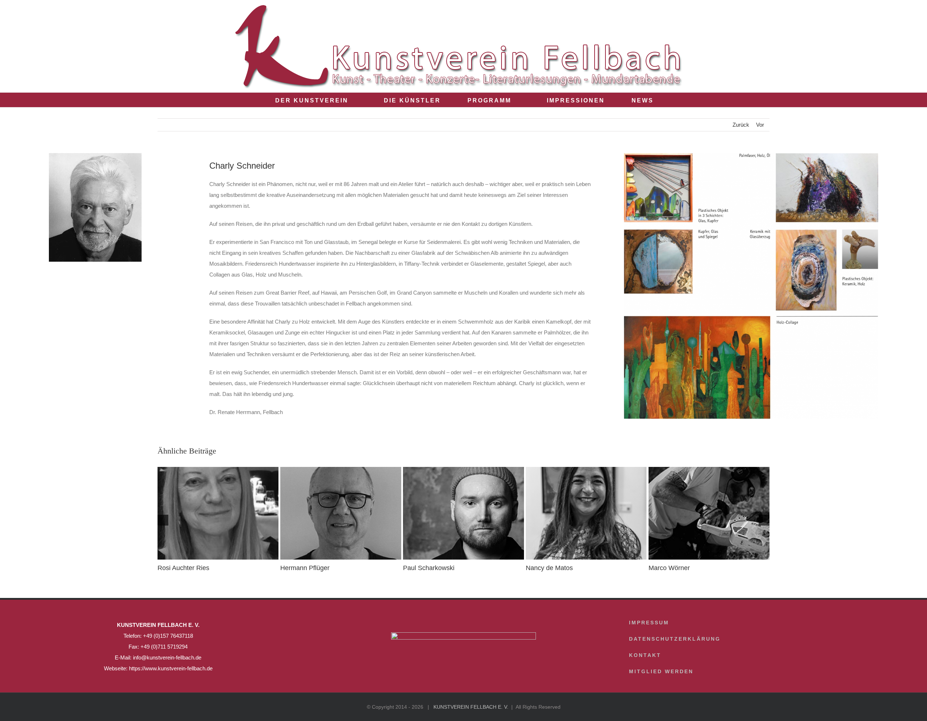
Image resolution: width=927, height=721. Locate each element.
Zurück (741, 125)
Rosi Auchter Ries (183, 568)
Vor (760, 125)
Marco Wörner (669, 568)
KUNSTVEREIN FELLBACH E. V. (470, 707)
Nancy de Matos (549, 568)
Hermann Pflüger (305, 568)
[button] (672, 100)
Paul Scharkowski (428, 568)
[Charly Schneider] (751, 156)
